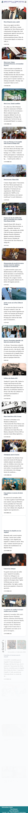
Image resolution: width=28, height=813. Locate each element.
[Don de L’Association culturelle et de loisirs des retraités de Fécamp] (14, 331)
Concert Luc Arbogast (9, 568)
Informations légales (7, 807)
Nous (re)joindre (14, 811)
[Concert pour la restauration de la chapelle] (14, 683)
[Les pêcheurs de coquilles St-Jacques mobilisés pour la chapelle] (14, 600)
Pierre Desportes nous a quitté (12, 22)
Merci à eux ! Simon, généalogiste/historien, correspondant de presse (13, 63)
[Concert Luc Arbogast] (14, 559)
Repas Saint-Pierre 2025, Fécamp (12, 416)
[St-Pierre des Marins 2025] (14, 369)
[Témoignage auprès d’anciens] (14, 446)
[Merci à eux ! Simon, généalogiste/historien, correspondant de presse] (14, 53)
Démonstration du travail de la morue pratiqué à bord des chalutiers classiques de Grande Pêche (14, 265)
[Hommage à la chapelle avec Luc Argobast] (14, 522)
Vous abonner (14, 809)
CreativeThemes (22, 812)
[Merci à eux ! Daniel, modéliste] (14, 95)
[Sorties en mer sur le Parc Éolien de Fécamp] (14, 294)
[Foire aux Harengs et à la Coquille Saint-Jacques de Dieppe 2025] (14, 133)
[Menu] (25, 2)
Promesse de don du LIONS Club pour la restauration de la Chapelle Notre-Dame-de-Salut (13, 219)
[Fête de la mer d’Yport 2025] (14, 171)
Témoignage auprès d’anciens (11, 454)
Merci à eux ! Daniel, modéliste (12, 103)
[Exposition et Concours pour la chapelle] (14, 642)
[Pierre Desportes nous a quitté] (14, 13)
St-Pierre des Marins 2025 (11, 378)
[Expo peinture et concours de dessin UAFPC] (14, 484)
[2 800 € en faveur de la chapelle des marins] (14, 765)
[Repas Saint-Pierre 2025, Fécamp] (14, 407)
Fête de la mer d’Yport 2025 (11, 179)
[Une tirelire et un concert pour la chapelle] (14, 723)
